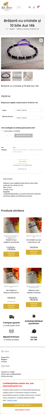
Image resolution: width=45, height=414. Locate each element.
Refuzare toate (22, 410)
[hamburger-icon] (18, 7)
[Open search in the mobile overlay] (30, 7)
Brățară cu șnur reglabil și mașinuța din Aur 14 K (34, 291)
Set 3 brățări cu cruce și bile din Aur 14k (33, 241)
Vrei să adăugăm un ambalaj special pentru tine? (18, 128)
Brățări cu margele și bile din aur (32, 150)
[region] (22, 397)
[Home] (6, 29)
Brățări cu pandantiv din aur (12, 236)
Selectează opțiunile (11, 254)
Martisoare (11, 238)
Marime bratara (7, 116)
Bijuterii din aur (17, 150)
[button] (41, 40)
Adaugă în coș (23, 135)
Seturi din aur (37, 236)
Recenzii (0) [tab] (22, 169)
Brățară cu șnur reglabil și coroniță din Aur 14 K (11, 241)
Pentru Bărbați (17, 152)
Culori (4, 110)
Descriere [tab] (22, 161)
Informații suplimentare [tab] (22, 165)
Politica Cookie (12, 400)
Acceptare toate (22, 405)
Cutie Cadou (12, 131)
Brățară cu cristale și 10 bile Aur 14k (28, 29)
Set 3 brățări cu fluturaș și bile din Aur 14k (11, 291)
